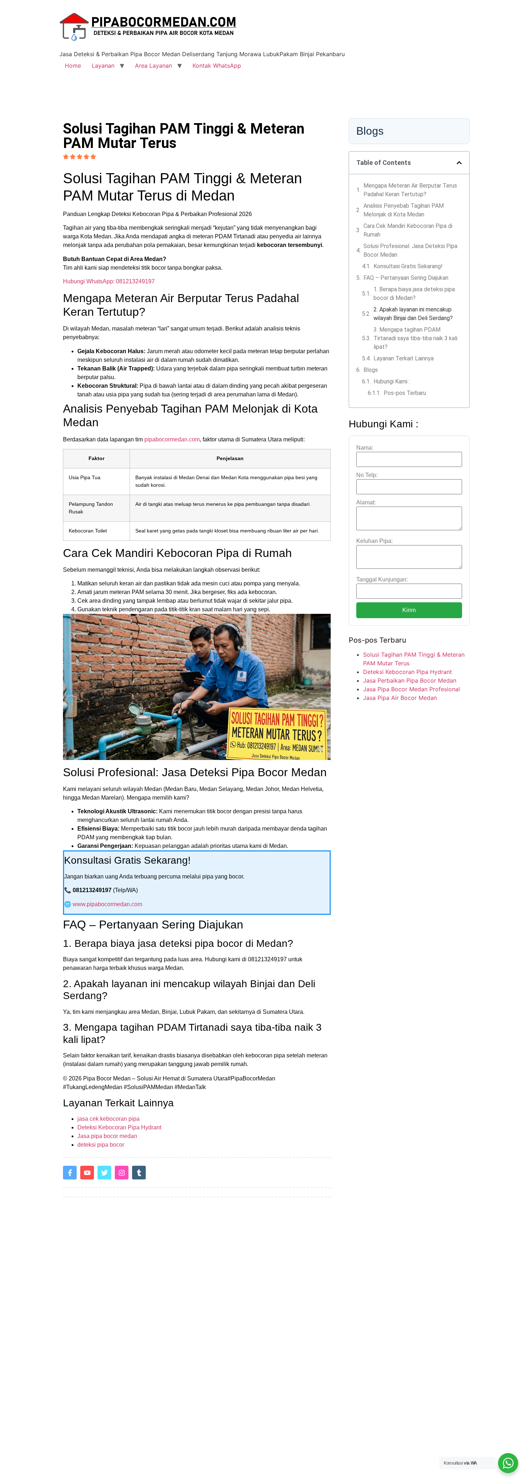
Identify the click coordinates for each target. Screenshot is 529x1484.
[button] (459, 163)
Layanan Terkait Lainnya (404, 358)
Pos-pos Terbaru (405, 393)
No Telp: (366, 475)
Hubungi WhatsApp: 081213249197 (109, 281)
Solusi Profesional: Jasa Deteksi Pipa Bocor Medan (410, 250)
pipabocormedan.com (172, 439)
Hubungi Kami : (392, 381)
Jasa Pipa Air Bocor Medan (400, 697)
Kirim (409, 610)
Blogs (370, 369)
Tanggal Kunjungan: (382, 580)
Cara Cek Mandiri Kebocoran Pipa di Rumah (407, 230)
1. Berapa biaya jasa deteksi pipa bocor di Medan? (414, 293)
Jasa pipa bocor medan (107, 1136)
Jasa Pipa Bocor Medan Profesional (411, 689)
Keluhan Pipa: (374, 541)
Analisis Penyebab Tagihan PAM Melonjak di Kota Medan (403, 210)
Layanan (103, 65)
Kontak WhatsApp (217, 65)
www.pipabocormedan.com (107, 904)
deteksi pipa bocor (100, 1145)
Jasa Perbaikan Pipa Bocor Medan (409, 680)
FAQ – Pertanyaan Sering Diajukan (405, 277)
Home (73, 65)
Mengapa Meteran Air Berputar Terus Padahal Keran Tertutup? (410, 190)
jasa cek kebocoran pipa (108, 1119)
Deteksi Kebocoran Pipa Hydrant (119, 1127)
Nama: (364, 448)
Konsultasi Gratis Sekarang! (408, 266)
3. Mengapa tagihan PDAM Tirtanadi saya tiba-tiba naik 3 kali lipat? (415, 338)
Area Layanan (153, 65)
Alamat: (366, 502)
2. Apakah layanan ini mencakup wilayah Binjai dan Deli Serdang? (413, 313)
